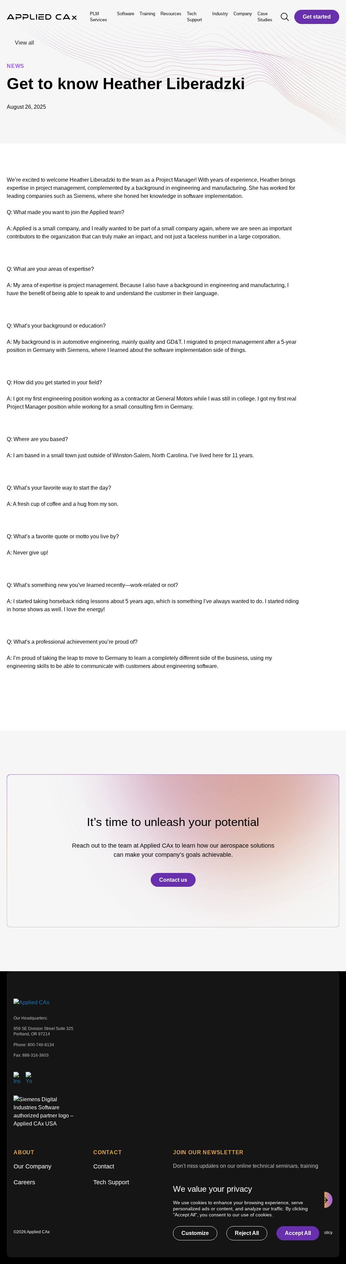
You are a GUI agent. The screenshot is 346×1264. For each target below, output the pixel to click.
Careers (24, 1182)
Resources (170, 13)
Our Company (32, 1166)
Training (147, 13)
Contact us (173, 880)
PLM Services (98, 16)
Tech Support (111, 1182)
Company (242, 13)
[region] (243, 1212)
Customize (195, 1233)
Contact (103, 1166)
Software (125, 13)
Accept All (298, 1233)
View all (24, 43)
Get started (317, 17)
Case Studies (264, 16)
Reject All (247, 1233)
